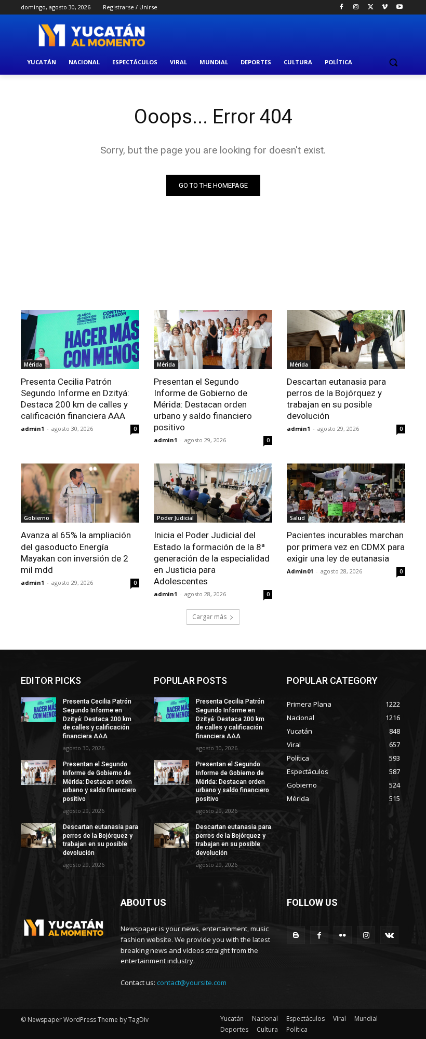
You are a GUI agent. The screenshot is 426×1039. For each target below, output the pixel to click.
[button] (393, 62)
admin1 (32, 428)
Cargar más (209, 616)
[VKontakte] (389, 935)
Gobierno (36, 518)
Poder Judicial (175, 518)
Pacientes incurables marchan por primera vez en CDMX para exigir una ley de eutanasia (346, 546)
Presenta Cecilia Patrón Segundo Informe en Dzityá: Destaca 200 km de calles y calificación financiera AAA (75, 398)
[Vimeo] (385, 7)
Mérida (33, 364)
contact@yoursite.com (192, 982)
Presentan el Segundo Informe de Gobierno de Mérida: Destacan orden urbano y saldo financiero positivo (203, 404)
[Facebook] (342, 7)
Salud (297, 518)
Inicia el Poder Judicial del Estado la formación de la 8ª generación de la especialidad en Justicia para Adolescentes (212, 558)
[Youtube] (399, 7)
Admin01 (300, 571)
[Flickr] (343, 935)
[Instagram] (356, 7)
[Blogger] (296, 935)
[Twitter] (371, 7)
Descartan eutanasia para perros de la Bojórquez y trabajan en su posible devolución (336, 398)
